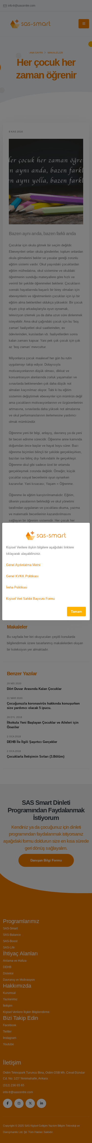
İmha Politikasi (16, 587)
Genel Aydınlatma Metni (23, 565)
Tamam (76, 611)
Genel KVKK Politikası (22, 576)
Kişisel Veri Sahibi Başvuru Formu (30, 598)
